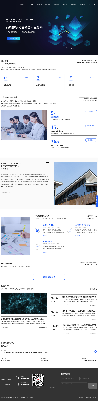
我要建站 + (91, 140)
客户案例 (56, 4)
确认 (92, 385)
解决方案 (65, 4)
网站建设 (47, 4)
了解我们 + (91, 111)
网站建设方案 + (91, 125)
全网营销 (39, 4)
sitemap (81, 397)
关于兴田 (30, 4)
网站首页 (22, 4)
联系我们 (82, 4)
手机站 (95, 397)
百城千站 (88, 397)
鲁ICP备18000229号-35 (27, 397)
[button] (73, 48)
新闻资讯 (73, 4)
